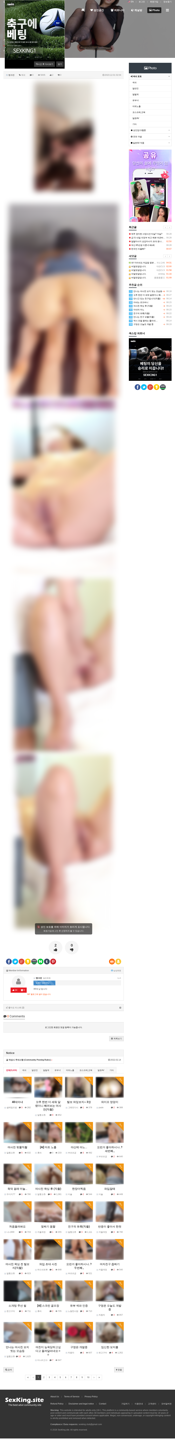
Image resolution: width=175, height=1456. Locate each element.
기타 (112, 1070)
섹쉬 (24, 1070)
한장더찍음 (79, 1188)
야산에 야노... (79, 1147)
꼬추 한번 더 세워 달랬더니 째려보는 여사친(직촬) (48, 1105)
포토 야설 (137, 136)
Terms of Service (71, 1396)
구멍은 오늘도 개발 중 (151, 324)
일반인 (35, 1070)
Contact (102, 1404)
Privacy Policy (91, 1396)
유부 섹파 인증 (79, 1305)
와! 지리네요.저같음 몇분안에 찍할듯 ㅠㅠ (151, 263)
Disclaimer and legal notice (81, 1404)
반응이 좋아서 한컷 (109, 1226)
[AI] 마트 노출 (48, 1147)
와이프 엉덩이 (109, 1102)
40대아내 (17, 1102)
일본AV (101, 1070)
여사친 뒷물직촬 (17, 1147)
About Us (54, 1396)
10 (88, 1377)
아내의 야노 (151, 309)
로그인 (142, 2)
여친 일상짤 (151, 245)
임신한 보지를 (109, 1347)
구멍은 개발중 (79, 1347)
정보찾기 (167, 2)
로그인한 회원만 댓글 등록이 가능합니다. (63, 1027)
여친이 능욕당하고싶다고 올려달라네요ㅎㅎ (48, 1351)
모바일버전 (166, 1404)
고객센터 (152, 1404)
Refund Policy (56, 1404)
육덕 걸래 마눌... (17, 1188)
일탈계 (46, 1070)
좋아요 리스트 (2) (16, 1007)
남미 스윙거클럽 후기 (151, 241)
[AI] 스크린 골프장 (48, 1305)
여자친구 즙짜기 (110, 1264)
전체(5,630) (11, 1070)
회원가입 (154, 2)
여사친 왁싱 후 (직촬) (48, 1188)
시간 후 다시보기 (44, 64)
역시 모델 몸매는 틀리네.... (151, 321)
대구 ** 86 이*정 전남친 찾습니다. (151, 238)
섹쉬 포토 (137, 76)
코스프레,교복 (85, 1070)
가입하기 (125, 1404)
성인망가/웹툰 (139, 130)
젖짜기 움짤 (48, 1226)
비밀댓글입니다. (150, 266)
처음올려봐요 (17, 1226)
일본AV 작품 (138, 143)
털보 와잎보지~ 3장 (79, 1102)
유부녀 (58, 1070)
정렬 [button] (119, 1370)
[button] (116, 1038)
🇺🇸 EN (131, 2)
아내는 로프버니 (151, 302)
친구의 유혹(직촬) (79, 1226)
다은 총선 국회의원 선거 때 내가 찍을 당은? (151, 234)
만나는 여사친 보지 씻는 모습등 (151, 291)
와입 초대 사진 (48, 1264)
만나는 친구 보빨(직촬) (151, 317)
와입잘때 (109, 1188)
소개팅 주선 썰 (17, 1305)
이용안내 (139, 1404)
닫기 (60, 64)
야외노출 (70, 1070)
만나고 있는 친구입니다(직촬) (151, 298)
